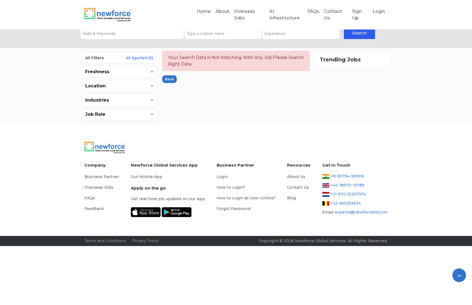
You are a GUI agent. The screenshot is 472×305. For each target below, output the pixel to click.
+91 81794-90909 (347, 176)
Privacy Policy (145, 240)
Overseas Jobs (244, 14)
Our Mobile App (146, 176)
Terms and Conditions (105, 240)
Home (204, 11)
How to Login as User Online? (246, 198)
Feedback (94, 208)
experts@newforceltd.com (361, 212)
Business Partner (101, 176)
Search (359, 32)
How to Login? (231, 187)
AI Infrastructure (284, 14)
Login (379, 11)
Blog (291, 198)
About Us (296, 176)
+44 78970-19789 (347, 185)
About (222, 11)
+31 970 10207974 (348, 194)
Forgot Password (233, 208)
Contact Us (333, 14)
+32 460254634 (345, 203)
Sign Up (357, 14)
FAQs (313, 11)
